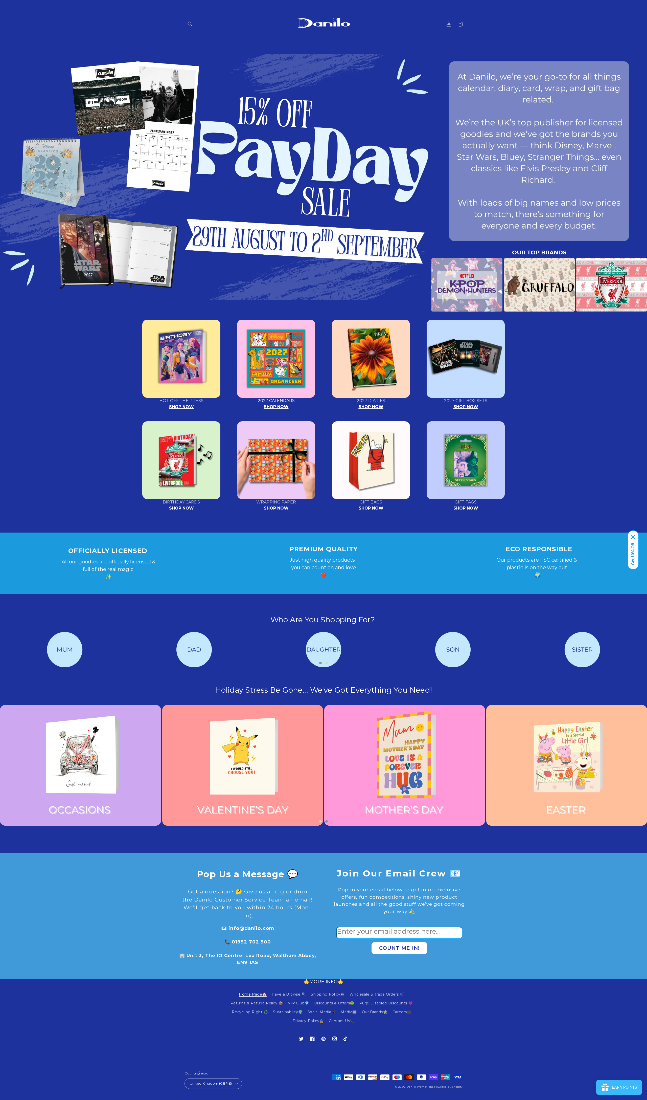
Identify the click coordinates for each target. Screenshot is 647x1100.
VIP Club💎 (298, 1003)
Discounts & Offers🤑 (334, 1003)
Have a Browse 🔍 (289, 994)
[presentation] (423, 285)
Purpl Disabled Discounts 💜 (386, 1003)
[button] (190, 24)
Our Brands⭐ (375, 1012)
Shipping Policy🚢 (328, 994)
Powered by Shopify (448, 1086)
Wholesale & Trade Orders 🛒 (377, 994)
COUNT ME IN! (399, 948)
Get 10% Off (633, 554)
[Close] (633, 537)
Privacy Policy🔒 (308, 1021)
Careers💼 (401, 1012)
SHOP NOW (181, 406)
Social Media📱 (322, 1012)
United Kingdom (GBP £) (211, 1083)
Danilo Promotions (420, 1086)
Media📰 (349, 1012)
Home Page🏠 (253, 994)
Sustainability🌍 (288, 1012)
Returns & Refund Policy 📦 (256, 1003)
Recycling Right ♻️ (250, 1012)
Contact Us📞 (342, 1021)
